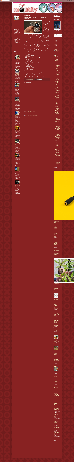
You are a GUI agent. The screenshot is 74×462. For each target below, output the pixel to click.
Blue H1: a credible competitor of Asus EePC (57, 126)
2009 (55, 49)
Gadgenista (55, 376)
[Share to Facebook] (40, 79)
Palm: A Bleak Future (57, 111)
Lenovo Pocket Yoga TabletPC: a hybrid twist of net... (57, 119)
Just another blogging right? (57, 87)
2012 (55, 45)
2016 (55, 40)
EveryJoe (55, 287)
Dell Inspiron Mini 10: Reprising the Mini (57, 89)
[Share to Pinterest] (41, 79)
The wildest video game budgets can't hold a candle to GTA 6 (57, 421)
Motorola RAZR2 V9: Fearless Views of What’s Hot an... (57, 151)
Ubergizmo (55, 233)
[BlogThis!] (38, 79)
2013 (55, 44)
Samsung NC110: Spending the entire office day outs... (57, 108)
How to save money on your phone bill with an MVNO (57, 415)
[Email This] (37, 79)
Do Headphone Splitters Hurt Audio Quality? (56, 221)
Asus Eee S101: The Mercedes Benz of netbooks (57, 74)
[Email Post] (35, 79)
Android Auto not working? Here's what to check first (57, 409)
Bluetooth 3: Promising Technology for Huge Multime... (57, 114)
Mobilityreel (55, 366)
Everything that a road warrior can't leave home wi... (57, 163)
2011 (55, 46)
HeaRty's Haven (56, 250)
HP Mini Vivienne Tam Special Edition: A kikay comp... (57, 79)
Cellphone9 (55, 381)
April (56, 59)
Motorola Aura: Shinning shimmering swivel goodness (57, 94)
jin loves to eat (56, 334)
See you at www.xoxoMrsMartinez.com (56, 362)
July (56, 55)
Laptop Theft (57, 148)
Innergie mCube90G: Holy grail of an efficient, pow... (57, 70)
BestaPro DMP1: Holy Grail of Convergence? (57, 155)
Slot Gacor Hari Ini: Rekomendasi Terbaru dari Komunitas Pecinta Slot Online (56, 253)
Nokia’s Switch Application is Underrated (56, 383)
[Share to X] (39, 79)
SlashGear (55, 170)
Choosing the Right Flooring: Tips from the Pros (56, 314)
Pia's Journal (56, 400)
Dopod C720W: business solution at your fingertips (57, 130)
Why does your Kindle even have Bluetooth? (56, 427)
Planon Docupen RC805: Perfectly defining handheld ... (57, 103)
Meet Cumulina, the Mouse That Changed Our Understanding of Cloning (56, 228)
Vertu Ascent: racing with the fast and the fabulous (57, 134)
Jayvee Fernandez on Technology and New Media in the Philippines (56, 242)
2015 (55, 41)
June (56, 56)
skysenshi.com (56, 257)
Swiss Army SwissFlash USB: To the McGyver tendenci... (57, 98)
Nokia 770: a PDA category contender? (57, 159)
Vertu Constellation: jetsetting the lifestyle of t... (57, 137)
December (57, 50)
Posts (56, 34)
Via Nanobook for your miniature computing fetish (57, 145)
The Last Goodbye (56, 330)
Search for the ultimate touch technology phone (57, 83)
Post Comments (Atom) (31, 111)
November (57, 51)
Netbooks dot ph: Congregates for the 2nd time (57, 66)
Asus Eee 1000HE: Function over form (57, 61)
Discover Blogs (56, 225)
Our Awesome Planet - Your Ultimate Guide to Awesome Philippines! (56, 320)
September (57, 54)
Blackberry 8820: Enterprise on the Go (57, 141)
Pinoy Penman (56, 387)
